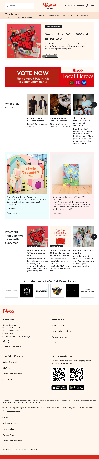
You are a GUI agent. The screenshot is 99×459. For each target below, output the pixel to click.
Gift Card (6, 368)
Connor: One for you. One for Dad (35, 119)
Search (12, 6)
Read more (12, 213)
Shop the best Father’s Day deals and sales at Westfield (82, 122)
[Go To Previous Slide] (44, 56)
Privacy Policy (8, 435)
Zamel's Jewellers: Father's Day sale (59, 119)
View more (10, 107)
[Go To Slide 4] (52, 56)
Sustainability (8, 429)
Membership (79, 6)
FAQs (53, 343)
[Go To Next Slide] (55, 56)
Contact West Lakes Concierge (16, 337)
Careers (5, 418)
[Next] (94, 105)
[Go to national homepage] (8, 311)
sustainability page (13, 411)
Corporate (7, 379)
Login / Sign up (58, 325)
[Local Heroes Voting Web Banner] (49, 77)
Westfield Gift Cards (12, 356)
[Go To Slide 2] (48, 56)
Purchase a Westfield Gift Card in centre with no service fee (60, 252)
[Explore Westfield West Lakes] (50, 6)
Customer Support (11, 347)
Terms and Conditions (61, 331)
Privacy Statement (59, 337)
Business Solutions (10, 423)
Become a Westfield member (83, 251)
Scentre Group (28, 449)
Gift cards (68, 6)
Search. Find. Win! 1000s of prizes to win (36, 252)
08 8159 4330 (8, 334)
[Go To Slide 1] (46, 56)
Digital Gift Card (9, 362)
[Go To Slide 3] (50, 56)
